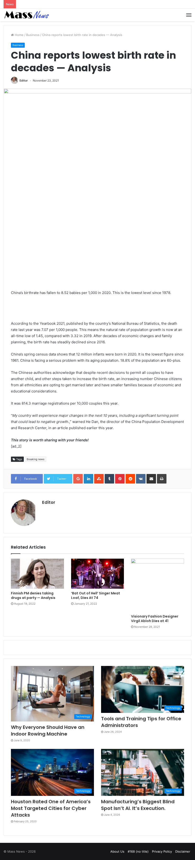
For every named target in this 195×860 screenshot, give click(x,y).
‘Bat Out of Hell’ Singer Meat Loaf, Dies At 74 (95, 595)
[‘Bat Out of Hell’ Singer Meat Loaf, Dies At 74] (97, 574)
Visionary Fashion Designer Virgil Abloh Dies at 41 (154, 618)
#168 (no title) (138, 851)
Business (32, 35)
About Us (117, 851)
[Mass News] (26, 15)
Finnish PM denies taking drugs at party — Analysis (33, 595)
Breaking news (35, 459)
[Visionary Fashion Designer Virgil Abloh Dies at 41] (157, 585)
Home (19, 35)
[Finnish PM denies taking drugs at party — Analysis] (37, 574)
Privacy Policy (162, 851)
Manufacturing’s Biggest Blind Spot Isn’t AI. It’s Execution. (138, 805)
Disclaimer (182, 851)
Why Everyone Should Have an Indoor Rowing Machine (47, 730)
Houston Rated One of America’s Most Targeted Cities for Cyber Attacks (51, 808)
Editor (24, 80)
